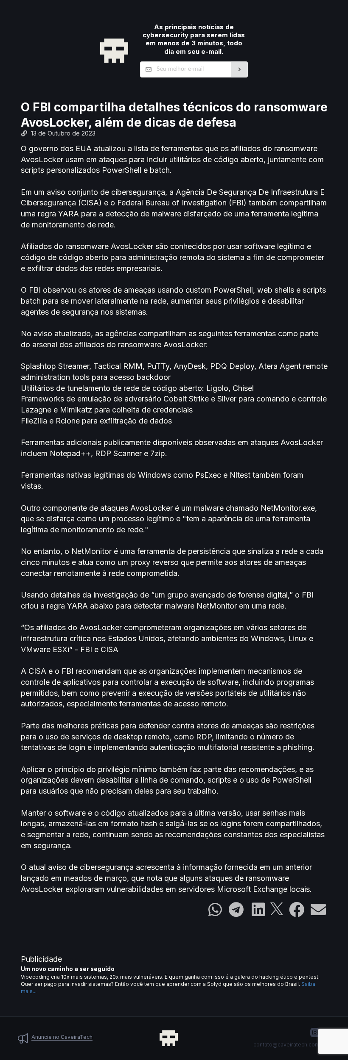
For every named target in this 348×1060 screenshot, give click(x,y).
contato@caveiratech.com (286, 1044)
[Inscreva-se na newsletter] (239, 69)
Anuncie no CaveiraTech (62, 1037)
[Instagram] (315, 1032)
